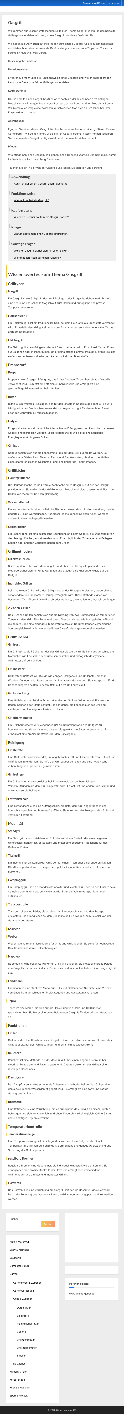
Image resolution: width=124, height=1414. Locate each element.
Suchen (14, 1218)
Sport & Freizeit (19, 1395)
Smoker (21, 1355)
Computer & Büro (20, 1265)
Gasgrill (21, 1331)
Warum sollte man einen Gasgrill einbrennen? (41, 233)
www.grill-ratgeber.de (81, 1293)
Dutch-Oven (24, 1307)
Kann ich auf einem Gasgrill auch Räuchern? (40, 183)
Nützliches (19, 1363)
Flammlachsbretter (28, 1323)
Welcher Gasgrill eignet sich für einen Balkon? (41, 250)
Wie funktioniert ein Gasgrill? (31, 200)
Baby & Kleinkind (19, 1249)
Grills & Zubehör (22, 1298)
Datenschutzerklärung (94, 3)
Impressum (114, 3)
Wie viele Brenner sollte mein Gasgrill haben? (41, 217)
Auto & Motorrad (19, 1241)
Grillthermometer (27, 1347)
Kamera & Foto (18, 1371)
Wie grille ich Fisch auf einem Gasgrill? (37, 257)
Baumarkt (15, 1257)
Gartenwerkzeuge (23, 1290)
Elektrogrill (23, 1315)
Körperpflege (17, 1379)
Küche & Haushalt (20, 1387)
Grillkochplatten (26, 1339)
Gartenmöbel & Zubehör (27, 1282)
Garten (14, 1273)
